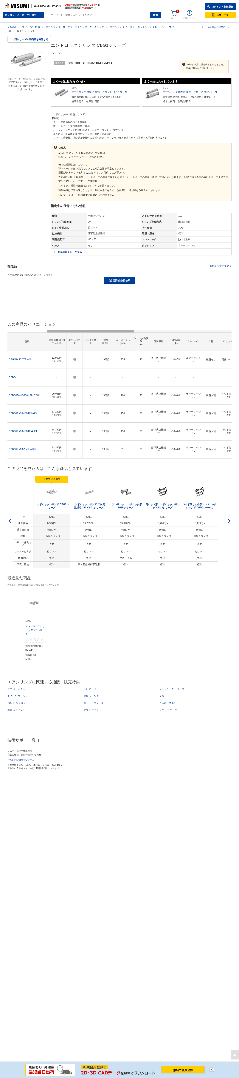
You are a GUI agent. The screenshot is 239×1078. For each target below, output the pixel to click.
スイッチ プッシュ (17, 696)
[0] (174, 13)
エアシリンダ (117, 27)
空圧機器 (35, 27)
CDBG (12, 377)
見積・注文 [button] (222, 14)
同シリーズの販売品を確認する (31, 39)
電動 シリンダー (92, 696)
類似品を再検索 (121, 280)
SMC (53, 53)
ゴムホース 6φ (167, 703)
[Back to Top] (235, 1054)
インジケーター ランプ (171, 689)
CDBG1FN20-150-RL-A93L (23, 431)
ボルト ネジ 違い (16, 703)
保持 (161, 696)
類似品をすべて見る (221, 265)
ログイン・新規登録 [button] (222, 6)
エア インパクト (16, 689)
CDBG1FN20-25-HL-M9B (22, 449)
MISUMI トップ (15, 27)
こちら (77, 157)
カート (174, 18)
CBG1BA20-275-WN (20, 359)
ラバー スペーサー (169, 710)
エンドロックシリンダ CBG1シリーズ (150, 27)
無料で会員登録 (183, 1070)
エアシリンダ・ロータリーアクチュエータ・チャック (75, 27)
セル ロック (89, 689)
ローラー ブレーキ (93, 703)
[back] (10, 521)
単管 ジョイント (16, 710)
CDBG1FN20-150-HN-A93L (23, 413)
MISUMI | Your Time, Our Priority (21, 4)
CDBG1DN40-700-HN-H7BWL (25, 395)
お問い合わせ (189, 18)
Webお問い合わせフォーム (21, 759)
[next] (229, 521)
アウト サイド (91, 710)
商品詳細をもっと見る (70, 252)
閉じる (211, 1069)
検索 (155, 15)
